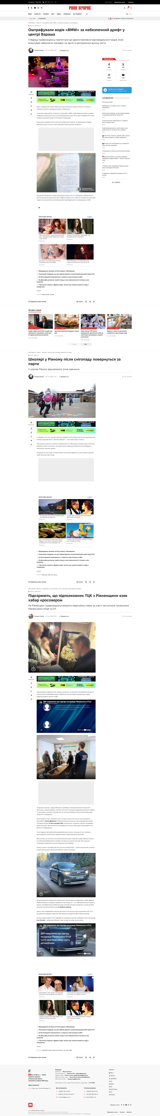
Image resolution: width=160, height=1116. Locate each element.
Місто (94, 328)
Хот (52, 574)
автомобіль (45, 1050)
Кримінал (38, 25)
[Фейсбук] (28, 7)
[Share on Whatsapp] (31, 106)
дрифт (48, 294)
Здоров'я (110, 328)
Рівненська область (57, 1050)
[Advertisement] (66, 139)
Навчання (44, 574)
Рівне (49, 574)
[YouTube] (35, 7)
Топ (64, 1050)
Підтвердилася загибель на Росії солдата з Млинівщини (57, 271)
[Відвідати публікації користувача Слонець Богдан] (30, 50)
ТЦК (67, 1050)
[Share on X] (31, 102)
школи (55, 574)
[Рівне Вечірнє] (30, 1105)
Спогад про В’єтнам (43, 18)
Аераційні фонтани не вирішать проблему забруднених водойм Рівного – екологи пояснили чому (116, 158)
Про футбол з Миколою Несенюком (123, 18)
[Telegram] (41, 7)
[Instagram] (109, 77)
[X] (31, 7)
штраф (52, 294)
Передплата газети (119, 2)
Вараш (44, 294)
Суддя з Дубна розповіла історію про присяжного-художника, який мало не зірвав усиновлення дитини (40, 333)
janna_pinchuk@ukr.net (84, 1077)
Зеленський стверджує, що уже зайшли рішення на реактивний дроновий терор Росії (66, 274)
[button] (124, 8)
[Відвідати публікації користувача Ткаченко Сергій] (30, 616)
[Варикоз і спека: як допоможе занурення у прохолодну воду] (119, 321)
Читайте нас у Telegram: (116, 89)
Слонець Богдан (39, 50)
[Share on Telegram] (31, 110)
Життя (36, 328)
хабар (70, 1050)
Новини (31, 328)
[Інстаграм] (38, 7)
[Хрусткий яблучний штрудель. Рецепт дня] (67, 321)
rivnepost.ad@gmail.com (74, 1079)
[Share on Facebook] (31, 98)
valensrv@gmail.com (81, 1073)
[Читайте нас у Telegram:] (105, 90)
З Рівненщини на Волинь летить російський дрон (116, 151)
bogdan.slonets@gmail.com (81, 1075)
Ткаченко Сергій (39, 616)
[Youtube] (123, 77)
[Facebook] (109, 67)
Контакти (130, 2)
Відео (50, 1050)
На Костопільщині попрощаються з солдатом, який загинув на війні (60, 277)
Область (32, 25)
